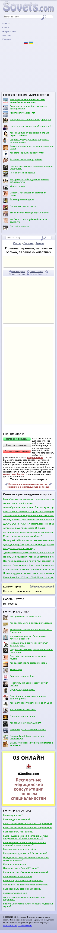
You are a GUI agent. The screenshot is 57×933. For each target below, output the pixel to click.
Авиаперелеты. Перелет (22, 112)
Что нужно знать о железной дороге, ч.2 (30, 126)
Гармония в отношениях (22, 716)
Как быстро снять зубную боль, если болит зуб (29, 220)
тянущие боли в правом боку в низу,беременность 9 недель (28, 565)
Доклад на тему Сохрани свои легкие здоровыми (28, 544)
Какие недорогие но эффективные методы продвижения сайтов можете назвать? (25, 837)
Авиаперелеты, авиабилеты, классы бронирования (28, 107)
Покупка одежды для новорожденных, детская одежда (29, 140)
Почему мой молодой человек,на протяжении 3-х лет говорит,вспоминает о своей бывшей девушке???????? (28, 556)
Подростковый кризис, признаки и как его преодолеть (31, 167)
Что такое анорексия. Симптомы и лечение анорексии (28, 637)
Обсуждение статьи (17, 274)
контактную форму (13, 474)
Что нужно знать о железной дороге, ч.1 (30, 119)
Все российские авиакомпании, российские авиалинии (27, 100)
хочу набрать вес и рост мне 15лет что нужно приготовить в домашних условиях (28, 507)
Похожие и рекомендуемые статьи (27, 484)
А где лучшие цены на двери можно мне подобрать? (24, 898)
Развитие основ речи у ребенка (26, 159)
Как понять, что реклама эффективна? (23, 880)
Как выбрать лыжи (19, 226)
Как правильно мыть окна (23, 709)
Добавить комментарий (42, 586)
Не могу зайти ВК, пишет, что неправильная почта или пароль (28, 540)
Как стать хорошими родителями (27, 152)
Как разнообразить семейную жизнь (28, 663)
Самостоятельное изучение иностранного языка (32, 147)
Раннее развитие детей (22, 199)
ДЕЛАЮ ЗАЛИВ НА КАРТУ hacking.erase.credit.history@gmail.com (28, 523)
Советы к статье (36, 272)
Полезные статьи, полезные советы (17, 925)
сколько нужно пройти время (18, 503)
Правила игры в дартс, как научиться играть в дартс (29, 644)
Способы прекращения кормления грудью (28, 193)
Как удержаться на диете (23, 206)
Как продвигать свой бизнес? (18, 831)
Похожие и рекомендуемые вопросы (28, 487)
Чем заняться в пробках (22, 172)
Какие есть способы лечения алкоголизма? (25, 872)
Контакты (6, 39)
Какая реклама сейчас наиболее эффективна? (27, 823)
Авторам (6, 35)
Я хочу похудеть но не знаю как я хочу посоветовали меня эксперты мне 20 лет (28, 573)
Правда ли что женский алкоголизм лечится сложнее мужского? (26, 858)
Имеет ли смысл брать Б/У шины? (21, 868)
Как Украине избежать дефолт (25, 722)
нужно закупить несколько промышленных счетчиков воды (28, 569)
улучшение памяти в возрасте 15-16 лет (24, 528)
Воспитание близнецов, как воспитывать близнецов (31, 630)
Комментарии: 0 (18, 272)
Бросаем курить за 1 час (22, 676)
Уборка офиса (17, 186)
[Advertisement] (28, 68)
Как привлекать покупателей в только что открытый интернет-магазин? (24, 843)
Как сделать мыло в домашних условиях (31, 623)
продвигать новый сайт (15, 893)
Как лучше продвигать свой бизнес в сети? (25, 853)
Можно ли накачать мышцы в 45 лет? (22, 536)
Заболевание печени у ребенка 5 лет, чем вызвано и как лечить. (28, 515)
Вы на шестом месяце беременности (29, 212)
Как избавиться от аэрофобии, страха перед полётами (29, 134)
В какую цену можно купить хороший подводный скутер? (28, 904)
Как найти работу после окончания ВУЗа (31, 702)
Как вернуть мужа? (13, 815)
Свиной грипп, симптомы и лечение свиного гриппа (28, 697)
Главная (6, 23)
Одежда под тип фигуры (22, 689)
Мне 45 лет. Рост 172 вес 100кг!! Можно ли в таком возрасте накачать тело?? (28, 577)
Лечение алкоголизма (14, 864)
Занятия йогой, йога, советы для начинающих (27, 737)
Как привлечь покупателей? (17, 876)
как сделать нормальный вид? (19, 548)
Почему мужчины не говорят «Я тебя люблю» (29, 684)
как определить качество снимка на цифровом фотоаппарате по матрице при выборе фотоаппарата (28, 532)
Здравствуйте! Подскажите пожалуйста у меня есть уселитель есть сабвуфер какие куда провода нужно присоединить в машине (28, 552)
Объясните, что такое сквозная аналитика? (25, 884)
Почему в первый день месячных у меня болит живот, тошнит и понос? (28, 519)
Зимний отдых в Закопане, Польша (28, 729)
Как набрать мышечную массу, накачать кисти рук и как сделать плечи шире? (28, 499)
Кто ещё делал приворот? (16, 819)
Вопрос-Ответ (35, 457)
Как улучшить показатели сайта (19, 849)
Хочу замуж (16, 669)
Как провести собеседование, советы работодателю (29, 180)
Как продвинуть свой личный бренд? (22, 888)
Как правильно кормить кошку (25, 616)
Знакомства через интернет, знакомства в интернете (31, 744)
